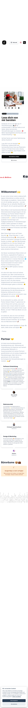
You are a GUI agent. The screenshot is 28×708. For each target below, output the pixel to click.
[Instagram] (15, 108)
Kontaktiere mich (14, 156)
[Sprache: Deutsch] (20, 42)
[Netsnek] (5, 108)
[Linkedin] (12, 108)
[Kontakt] (24, 42)
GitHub (15, 160)
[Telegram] (18, 108)
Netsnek (15, 42)
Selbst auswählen (16, 696)
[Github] (9, 108)
